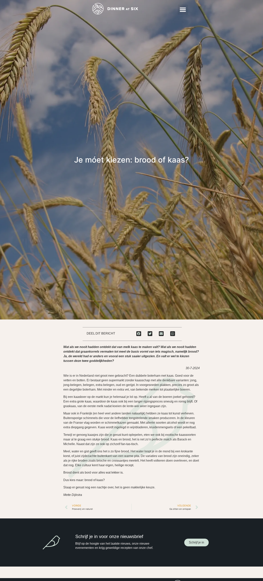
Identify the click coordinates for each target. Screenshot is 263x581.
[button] (183, 10)
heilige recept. (124, 465)
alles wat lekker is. (111, 472)
